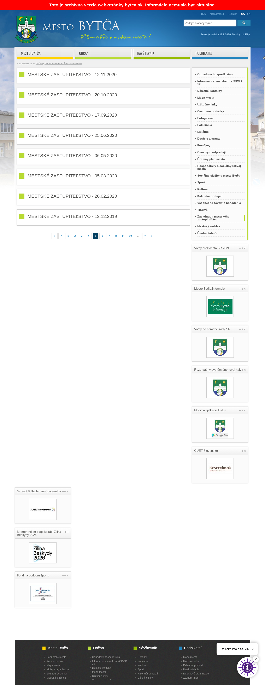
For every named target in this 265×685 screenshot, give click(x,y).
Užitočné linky (207, 104)
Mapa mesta (205, 97)
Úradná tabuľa (207, 233)
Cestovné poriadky (210, 111)
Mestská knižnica (56, 677)
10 (130, 235)
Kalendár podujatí (210, 196)
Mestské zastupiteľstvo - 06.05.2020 (72, 155)
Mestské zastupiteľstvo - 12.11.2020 (72, 74)
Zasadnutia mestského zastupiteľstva (63, 63)
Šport (201, 182)
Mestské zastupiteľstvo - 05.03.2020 (72, 175)
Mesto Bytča (31, 53)
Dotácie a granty (208, 138)
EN (249, 13)
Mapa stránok (217, 14)
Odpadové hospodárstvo (215, 74)
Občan (84, 53)
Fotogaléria (205, 118)
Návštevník (145, 53)
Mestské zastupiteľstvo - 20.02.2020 (72, 196)
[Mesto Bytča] (82, 42)
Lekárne (203, 131)
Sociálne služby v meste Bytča (218, 175)
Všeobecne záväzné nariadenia (219, 202)
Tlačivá (202, 209)
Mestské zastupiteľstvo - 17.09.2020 (72, 115)
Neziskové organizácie (196, 673)
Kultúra (202, 189)
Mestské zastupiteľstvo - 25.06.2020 (72, 135)
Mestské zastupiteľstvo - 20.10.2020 (72, 94)
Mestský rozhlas (208, 226)
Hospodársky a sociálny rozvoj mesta (219, 167)
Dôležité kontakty (209, 90)
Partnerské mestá (56, 657)
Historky (142, 657)
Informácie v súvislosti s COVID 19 (219, 82)
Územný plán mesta (211, 159)
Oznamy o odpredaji (211, 152)
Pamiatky (143, 661)
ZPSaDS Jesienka (57, 673)
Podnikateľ (203, 53)
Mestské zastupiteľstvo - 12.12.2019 (72, 216)
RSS (203, 14)
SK (243, 13)
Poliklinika (204, 125)
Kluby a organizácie (58, 669)
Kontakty (232, 14)
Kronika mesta (55, 661)
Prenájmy (203, 145)
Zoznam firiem (191, 677)
